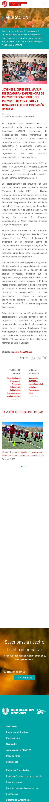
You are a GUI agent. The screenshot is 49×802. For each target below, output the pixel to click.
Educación (32, 31)
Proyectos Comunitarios (17, 770)
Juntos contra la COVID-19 (18, 750)
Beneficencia (12, 794)
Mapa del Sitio (13, 756)
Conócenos (11, 726)
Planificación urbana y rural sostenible (24, 776)
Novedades (17, 31)
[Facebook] (33, 358)
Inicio (4, 31)
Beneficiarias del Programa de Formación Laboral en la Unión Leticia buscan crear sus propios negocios (13, 387)
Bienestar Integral (14, 782)
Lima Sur (15, 352)
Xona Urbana (28, 117)
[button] (21, 466)
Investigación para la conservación (22, 788)
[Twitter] (39, 358)
